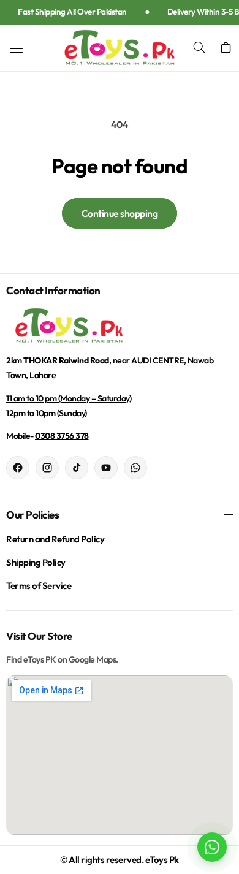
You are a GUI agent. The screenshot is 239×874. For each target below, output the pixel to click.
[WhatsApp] (135, 467)
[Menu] (16, 49)
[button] (205, 47)
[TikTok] (76, 467)
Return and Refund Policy (55, 539)
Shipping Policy (36, 562)
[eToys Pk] (119, 326)
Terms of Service (38, 585)
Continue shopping (120, 213)
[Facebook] (17, 467)
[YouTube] (106, 467)
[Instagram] (47, 467)
